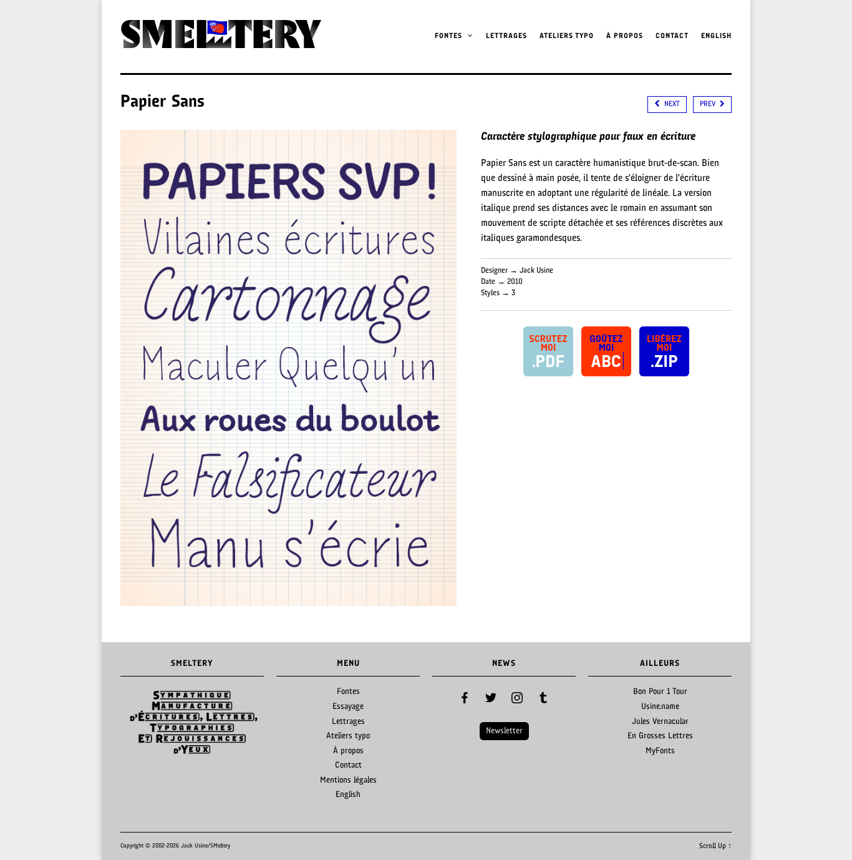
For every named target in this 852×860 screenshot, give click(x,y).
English (716, 36)
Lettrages (506, 36)
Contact (672, 36)
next (671, 104)
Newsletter (504, 731)
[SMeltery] (221, 44)
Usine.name (660, 706)
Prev (137, 722)
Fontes (450, 36)
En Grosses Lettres (660, 736)
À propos (624, 36)
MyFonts (660, 751)
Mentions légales (348, 780)
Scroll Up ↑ (715, 846)
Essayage (348, 706)
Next (248, 722)
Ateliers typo (567, 36)
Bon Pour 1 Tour (660, 691)
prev (708, 104)
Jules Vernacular (660, 721)
